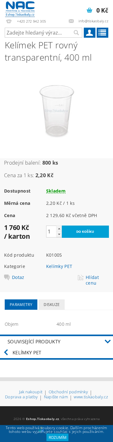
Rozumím (58, 437)
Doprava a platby (21, 397)
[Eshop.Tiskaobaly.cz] (20, 8)
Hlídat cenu (92, 280)
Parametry (21, 304)
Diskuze (52, 304)
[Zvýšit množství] (59, 229)
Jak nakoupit (31, 392)
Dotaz (18, 277)
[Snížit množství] (59, 234)
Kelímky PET (59, 266)
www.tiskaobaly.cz (91, 397)
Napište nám (56, 397)
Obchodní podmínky (68, 392)
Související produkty (34, 341)
